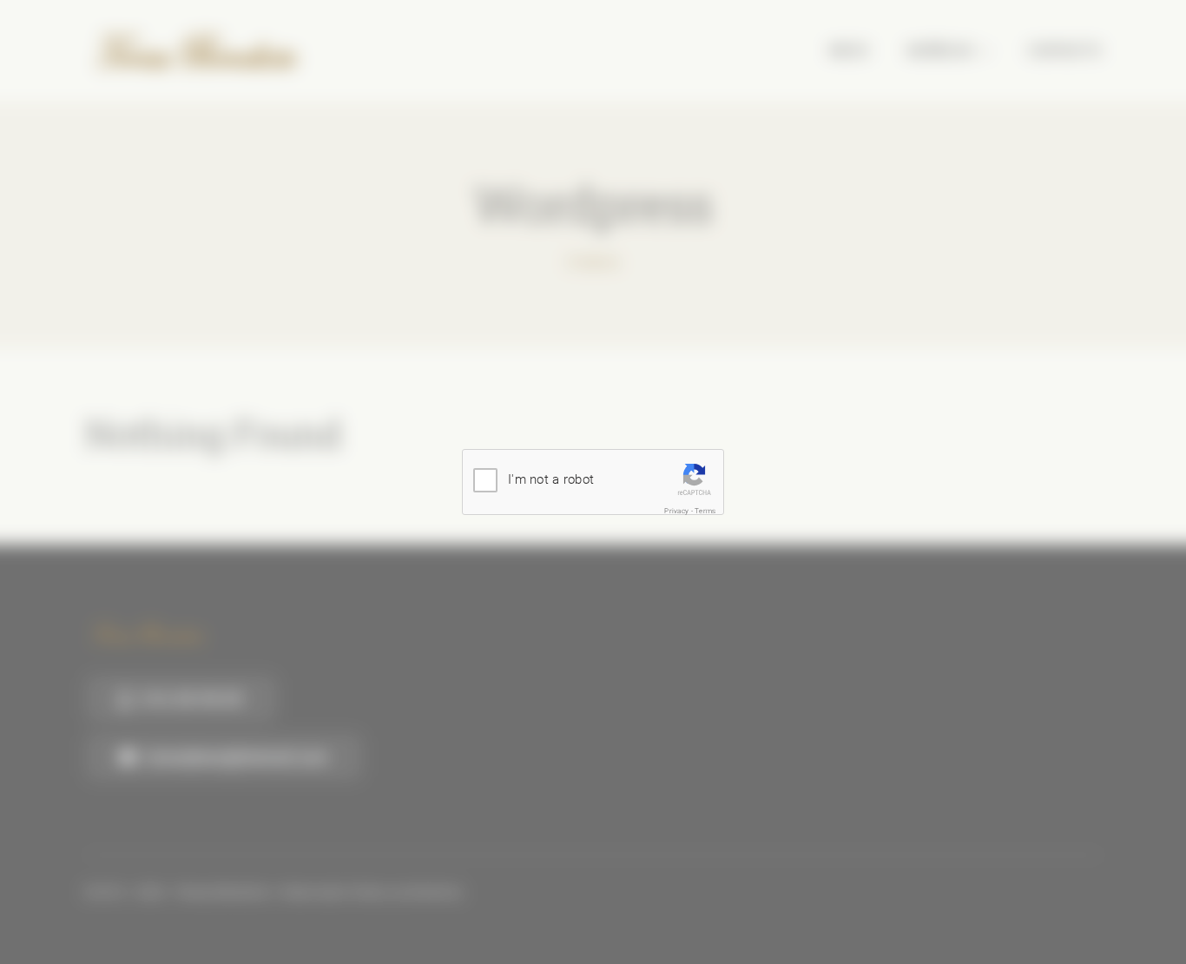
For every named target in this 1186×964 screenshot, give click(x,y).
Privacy (676, 511)
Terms (705, 511)
